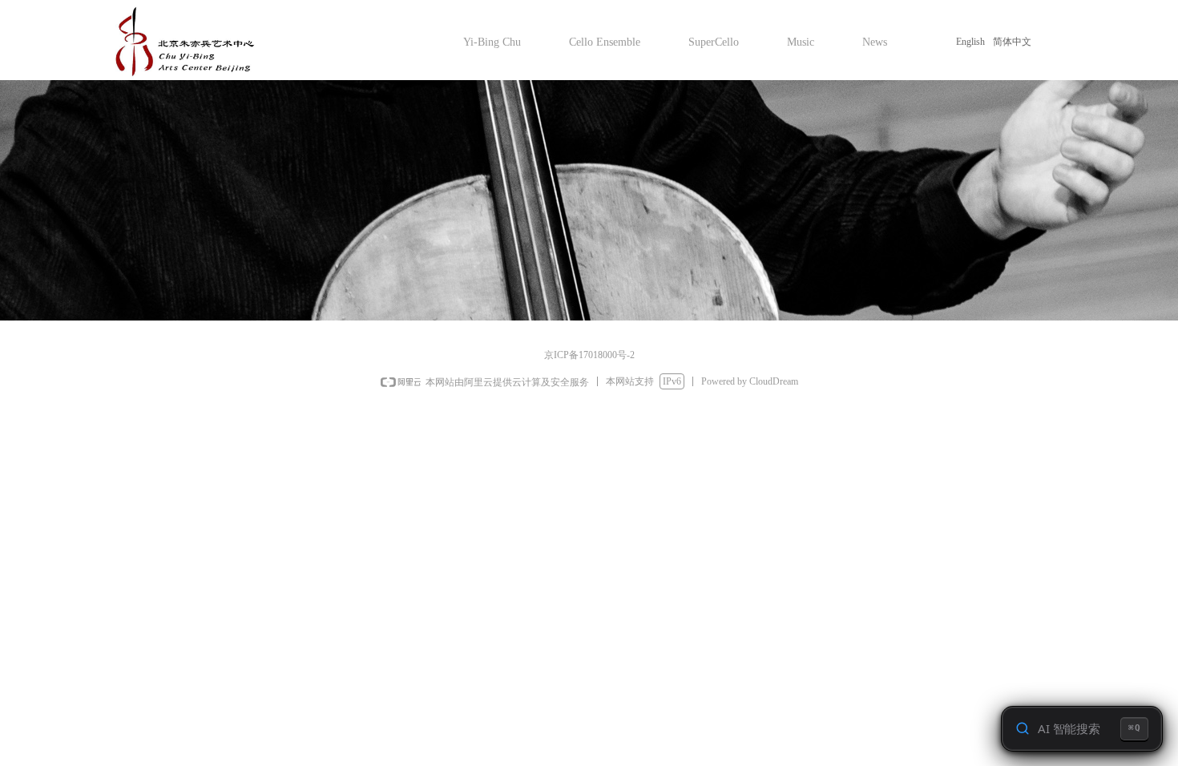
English (970, 41)
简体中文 (1012, 41)
